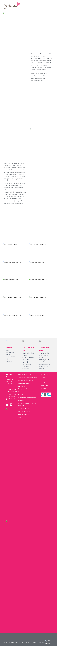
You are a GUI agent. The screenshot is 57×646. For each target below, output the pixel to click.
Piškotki (5, 642)
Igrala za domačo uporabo (27, 397)
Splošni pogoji (26, 642)
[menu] (53, 5)
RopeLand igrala (23, 383)
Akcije (20, 417)
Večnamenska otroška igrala (27, 377)
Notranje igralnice (24, 411)
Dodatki (21, 400)
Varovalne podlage (24, 408)
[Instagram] (11, 404)
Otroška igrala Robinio (25, 380)
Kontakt (43, 388)
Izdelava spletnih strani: (38, 642)
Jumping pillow (23, 389)
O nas (43, 382)
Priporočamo (45, 374)
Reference (44, 385)
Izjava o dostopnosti (14, 642)
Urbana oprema (23, 414)
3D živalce (21, 386)
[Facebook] (7, 404)
